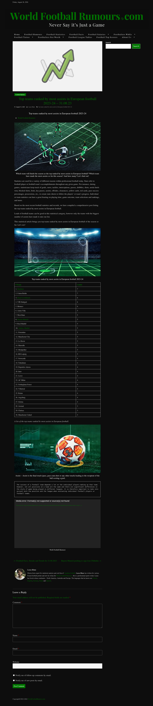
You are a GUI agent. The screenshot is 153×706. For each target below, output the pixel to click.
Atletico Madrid (23, 328)
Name (16, 635)
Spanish (48, 581)
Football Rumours (33, 34)
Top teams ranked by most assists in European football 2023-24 (55, 107)
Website (16, 661)
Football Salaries (97, 34)
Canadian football (69, 573)
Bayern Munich (22, 319)
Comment (17, 602)
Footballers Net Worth (49, 37)
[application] (57, 523)
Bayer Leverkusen (23, 297)
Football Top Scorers (107, 37)
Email (16, 648)
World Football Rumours (26, 118)
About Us (126, 37)
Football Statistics (56, 34)
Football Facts (77, 34)
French (95, 578)
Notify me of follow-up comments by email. (33, 675)
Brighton (20, 289)
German (35, 581)
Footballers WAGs (123, 34)
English (29, 581)
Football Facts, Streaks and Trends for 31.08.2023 (35, 560)
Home (17, 34)
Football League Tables (80, 37)
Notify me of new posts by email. (29, 680)
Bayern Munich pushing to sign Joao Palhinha (81, 560)
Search (108, 42)
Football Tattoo (22, 37)
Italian (41, 581)
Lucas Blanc (31, 107)
